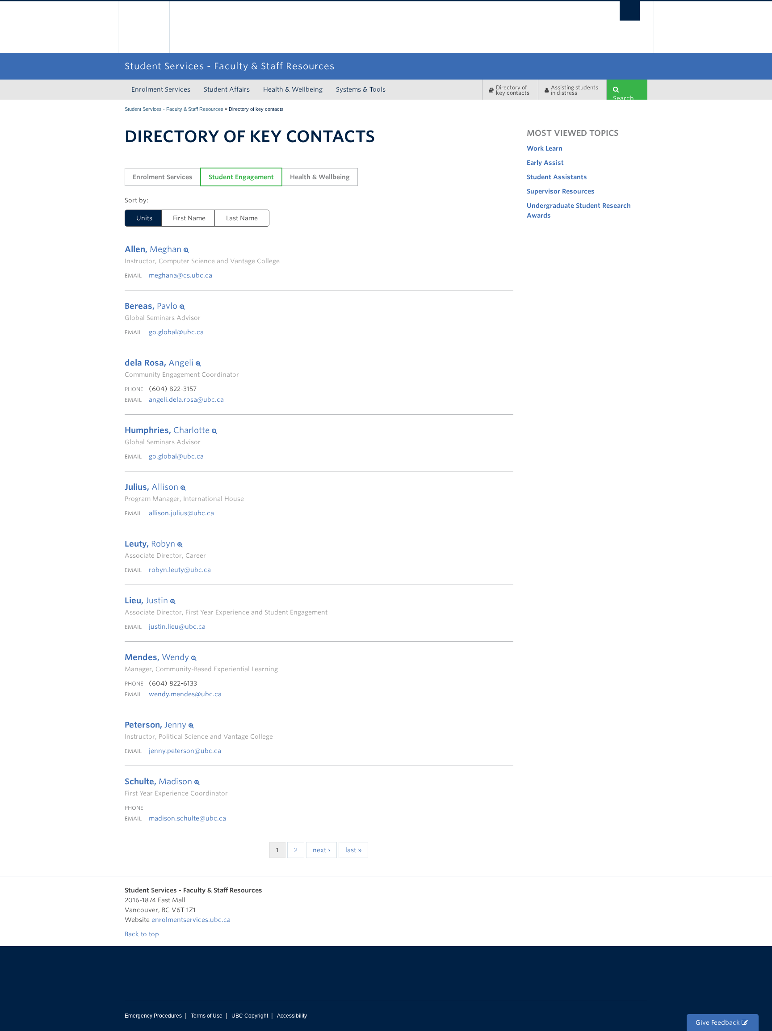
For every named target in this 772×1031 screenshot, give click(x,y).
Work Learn (544, 148)
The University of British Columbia (143, 27)
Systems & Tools (361, 89)
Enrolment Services (160, 89)
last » (353, 850)
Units (144, 218)
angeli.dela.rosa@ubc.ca (186, 399)
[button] (202, 249)
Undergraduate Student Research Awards (579, 210)
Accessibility (292, 1016)
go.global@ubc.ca (176, 332)
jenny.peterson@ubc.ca (185, 750)
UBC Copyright (249, 1016)
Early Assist (545, 162)
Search (623, 97)
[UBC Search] (630, 11)
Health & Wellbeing (293, 89)
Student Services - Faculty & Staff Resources (174, 109)
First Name (189, 218)
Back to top (143, 934)
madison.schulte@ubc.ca (187, 818)
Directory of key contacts (512, 90)
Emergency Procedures (153, 1016)
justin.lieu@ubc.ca (177, 626)
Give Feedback (719, 1022)
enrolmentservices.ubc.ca (191, 919)
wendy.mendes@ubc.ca (185, 694)
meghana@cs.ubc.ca (180, 275)
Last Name (242, 218)
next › (321, 850)
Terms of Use (206, 1016)
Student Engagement (241, 177)
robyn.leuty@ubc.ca (180, 569)
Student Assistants (557, 177)
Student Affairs (227, 89)
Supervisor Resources (561, 191)
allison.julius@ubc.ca (181, 513)
